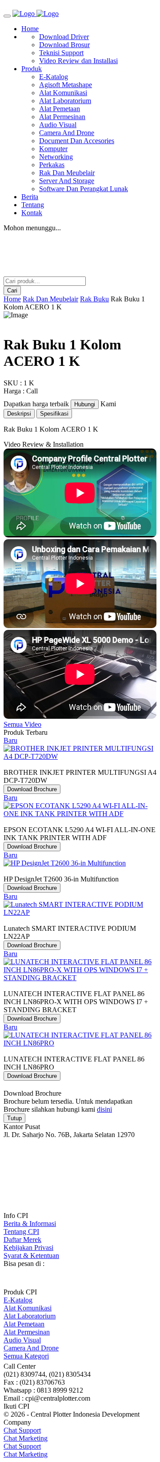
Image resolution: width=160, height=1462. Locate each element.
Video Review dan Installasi (78, 60)
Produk (31, 68)
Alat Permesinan (62, 116)
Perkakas (51, 164)
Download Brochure (32, 789)
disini (104, 1109)
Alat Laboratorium (65, 100)
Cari (12, 290)
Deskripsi (19, 413)
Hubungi (84, 404)
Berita (29, 196)
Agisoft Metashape (65, 84)
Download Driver (64, 36)
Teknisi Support (61, 52)
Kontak (31, 212)
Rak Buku (94, 299)
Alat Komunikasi (63, 92)
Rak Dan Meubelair (67, 172)
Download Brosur (64, 44)
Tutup (14, 1118)
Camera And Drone (66, 132)
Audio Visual (57, 124)
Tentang (32, 204)
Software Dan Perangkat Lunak (83, 188)
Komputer (53, 148)
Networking (56, 156)
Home (30, 28)
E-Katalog (53, 76)
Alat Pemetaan (59, 108)
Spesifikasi (54, 413)
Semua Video (22, 724)
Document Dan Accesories (76, 140)
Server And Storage (66, 180)
